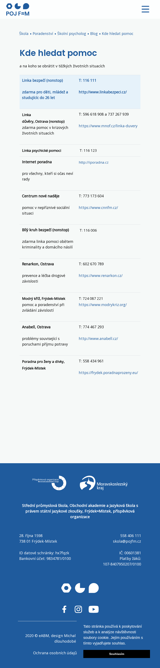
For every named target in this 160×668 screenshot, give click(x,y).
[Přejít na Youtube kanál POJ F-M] (93, 609)
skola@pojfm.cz (127, 541)
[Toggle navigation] (145, 9)
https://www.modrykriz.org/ (103, 304)
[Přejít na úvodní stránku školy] (17, 9)
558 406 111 (130, 535)
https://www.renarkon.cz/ (100, 275)
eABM (44, 635)
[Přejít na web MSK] (104, 488)
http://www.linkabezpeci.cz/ (103, 91)
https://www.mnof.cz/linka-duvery (108, 125)
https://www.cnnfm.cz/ (98, 207)
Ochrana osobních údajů (55, 652)
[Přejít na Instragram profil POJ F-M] (78, 609)
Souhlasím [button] (116, 654)
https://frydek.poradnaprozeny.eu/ (108, 372)
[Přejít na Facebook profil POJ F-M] (64, 609)
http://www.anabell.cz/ (98, 338)
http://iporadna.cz (94, 162)
